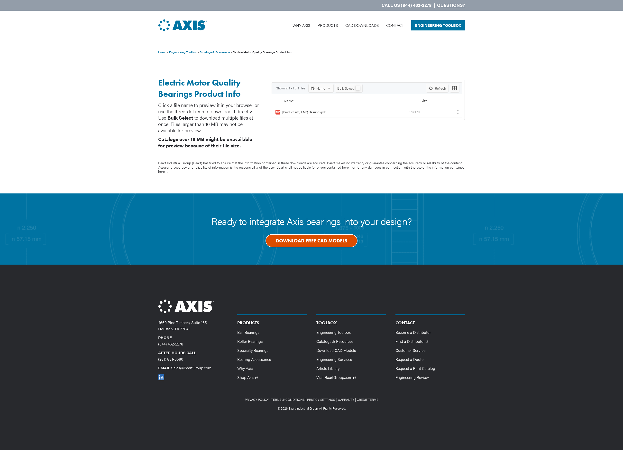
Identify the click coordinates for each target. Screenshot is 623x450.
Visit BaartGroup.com (337, 377)
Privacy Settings (321, 399)
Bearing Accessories (254, 359)
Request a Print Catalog (415, 368)
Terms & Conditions (288, 399)
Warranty (346, 399)
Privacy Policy (257, 399)
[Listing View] (454, 88)
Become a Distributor (413, 332)
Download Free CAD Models (311, 241)
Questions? (451, 5)
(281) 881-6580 (170, 359)
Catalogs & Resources (215, 52)
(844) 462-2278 (170, 344)
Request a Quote (409, 359)
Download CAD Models (336, 350)
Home (162, 52)
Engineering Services (334, 359)
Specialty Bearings (252, 350)
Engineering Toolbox (438, 25)
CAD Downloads (362, 25)
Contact (395, 25)
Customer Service (410, 350)
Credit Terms (367, 399)
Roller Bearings (250, 341)
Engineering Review (412, 377)
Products (328, 25)
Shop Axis (249, 377)
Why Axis (301, 25)
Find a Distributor (413, 341)
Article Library (327, 368)
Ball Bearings (248, 332)
